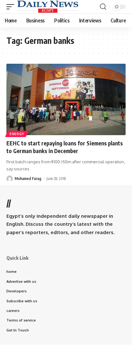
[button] (11, 7)
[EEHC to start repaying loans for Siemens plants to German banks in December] (66, 99)
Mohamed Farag (28, 178)
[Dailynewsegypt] (47, 7)
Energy (17, 134)
